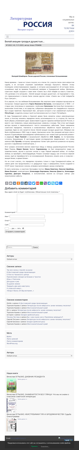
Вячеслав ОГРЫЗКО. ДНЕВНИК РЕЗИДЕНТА (26, 377)
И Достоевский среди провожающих (21, 272)
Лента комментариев (15, 341)
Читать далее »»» (22, 379)
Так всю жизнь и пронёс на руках (19, 270)
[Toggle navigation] (7, 37)
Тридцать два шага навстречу (18, 286)
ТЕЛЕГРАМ (69, 28)
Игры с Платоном (13, 279)
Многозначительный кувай (37, 308)
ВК (73, 25)
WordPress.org (12, 343)
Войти (9, 336)
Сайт (7, 225)
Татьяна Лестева (13, 317)
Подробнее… (45, 446)
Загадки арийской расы (30, 315)
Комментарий (10, 212)
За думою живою (13, 284)
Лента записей (12, 339)
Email (7, 220)
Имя (7, 216)
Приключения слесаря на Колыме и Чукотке (24, 277)
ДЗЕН (71, 31)
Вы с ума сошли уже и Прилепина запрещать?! (45, 317)
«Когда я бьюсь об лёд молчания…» (20, 291)
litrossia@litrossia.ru (18, 438)
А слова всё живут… (14, 288)
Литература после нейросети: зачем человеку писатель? (49, 305)
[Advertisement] (15, 6)
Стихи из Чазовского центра (18, 275)
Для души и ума (13, 281)
